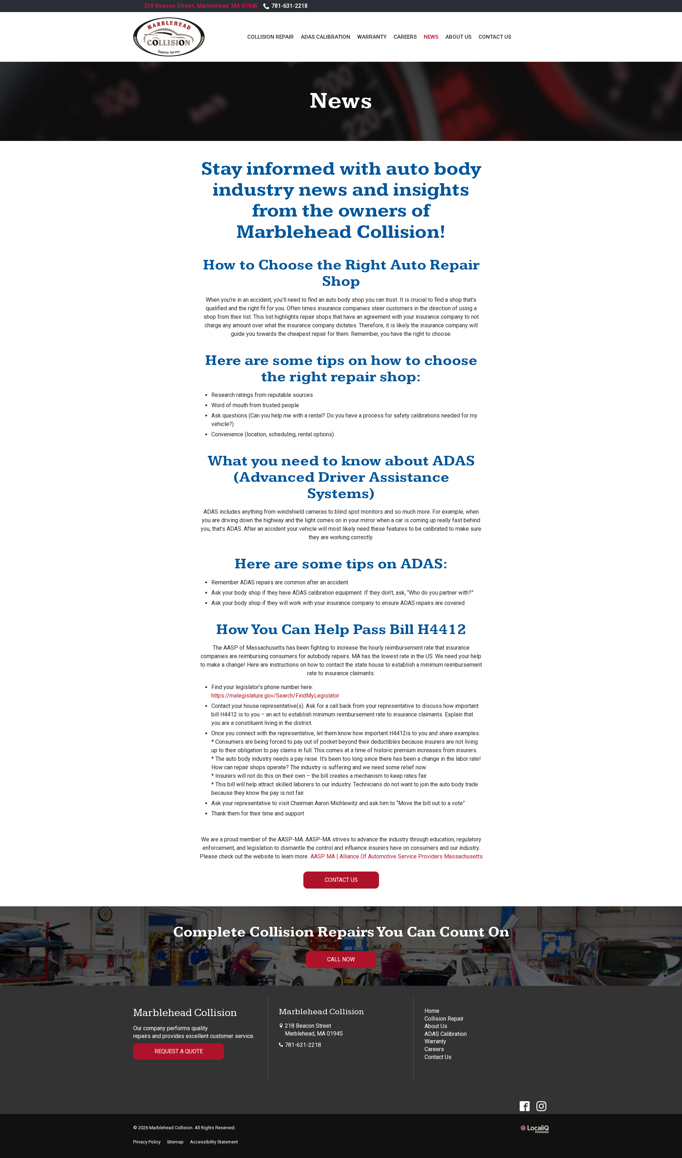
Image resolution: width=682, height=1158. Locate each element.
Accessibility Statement (214, 1142)
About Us (458, 37)
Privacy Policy (147, 1142)
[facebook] (524, 1106)
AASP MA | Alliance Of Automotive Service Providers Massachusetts (396, 856)
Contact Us (494, 37)
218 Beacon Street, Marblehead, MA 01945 (201, 5)
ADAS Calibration (325, 37)
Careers (405, 37)
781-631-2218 (289, 5)
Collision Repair (270, 37)
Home (431, 1010)
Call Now (341, 959)
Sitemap (175, 1142)
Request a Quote (179, 1051)
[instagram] (541, 1106)
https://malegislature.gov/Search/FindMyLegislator (275, 695)
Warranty (371, 37)
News (431, 37)
